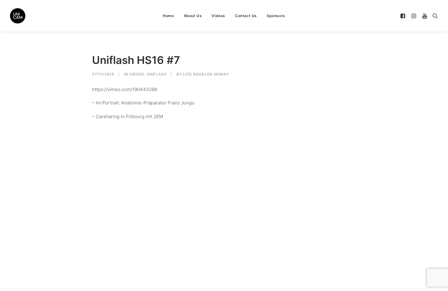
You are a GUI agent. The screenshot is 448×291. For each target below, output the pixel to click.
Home (168, 15)
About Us (193, 15)
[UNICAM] (33, 15)
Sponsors (276, 15)
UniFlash (157, 74)
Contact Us (246, 15)
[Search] (434, 16)
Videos (218, 15)
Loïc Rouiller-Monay (206, 74)
